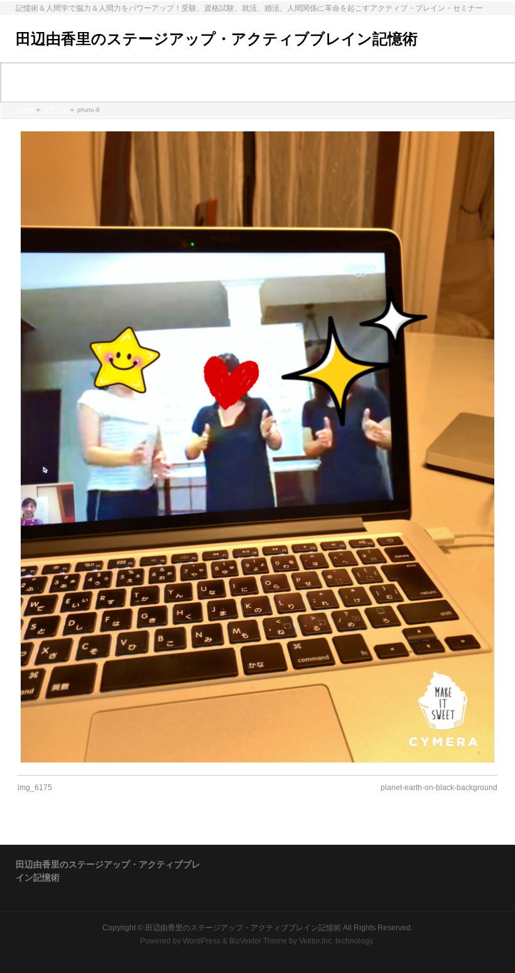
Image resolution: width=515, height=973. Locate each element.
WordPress (201, 941)
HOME (25, 109)
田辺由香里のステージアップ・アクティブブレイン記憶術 (217, 38)
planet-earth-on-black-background (439, 787)
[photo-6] (257, 446)
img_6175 (35, 787)
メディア (55, 109)
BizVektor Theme (258, 941)
